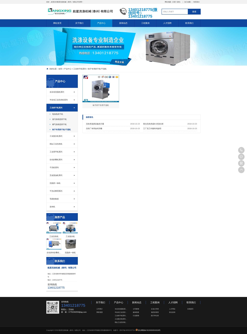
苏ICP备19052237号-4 (127, 330)
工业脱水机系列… (121, 319)
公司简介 (99, 309)
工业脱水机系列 (56, 136)
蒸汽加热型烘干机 (59, 119)
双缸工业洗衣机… (121, 322)
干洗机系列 (54, 167)
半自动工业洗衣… (121, 312)
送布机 (52, 207)
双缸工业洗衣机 (56, 144)
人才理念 (172, 309)
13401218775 (241, 150)
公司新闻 (136, 309)
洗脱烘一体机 (55, 183)
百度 (174, 2)
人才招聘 (167, 23)
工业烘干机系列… (121, 316)
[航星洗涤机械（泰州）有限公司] (81, 11)
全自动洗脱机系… (121, 309)
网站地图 (168, 2)
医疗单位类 (155, 316)
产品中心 (101, 23)
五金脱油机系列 (56, 175)
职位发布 (172, 312)
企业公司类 (155, 309)
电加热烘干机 (57, 114)
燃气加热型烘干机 (59, 124)
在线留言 (190, 309)
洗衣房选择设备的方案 (95, 124)
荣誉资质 (99, 312)
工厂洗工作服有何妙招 (152, 128)
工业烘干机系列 (79, 69)
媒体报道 (136, 312)
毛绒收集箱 (54, 199)
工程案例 (145, 23)
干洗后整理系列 (56, 191)
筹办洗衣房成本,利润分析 (153, 124)
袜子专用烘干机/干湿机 (97, 69)
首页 (60, 69)
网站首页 (57, 23)
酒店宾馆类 (155, 312)
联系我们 (196, 2)
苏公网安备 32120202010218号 (149, 330)
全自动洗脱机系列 (57, 92)
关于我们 (79, 23)
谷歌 (178, 2)
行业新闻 (136, 316)
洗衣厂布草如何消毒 (94, 128)
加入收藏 (187, 2)
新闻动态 (123, 23)
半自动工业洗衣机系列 (59, 100)
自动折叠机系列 (56, 160)
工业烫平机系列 (56, 152)
